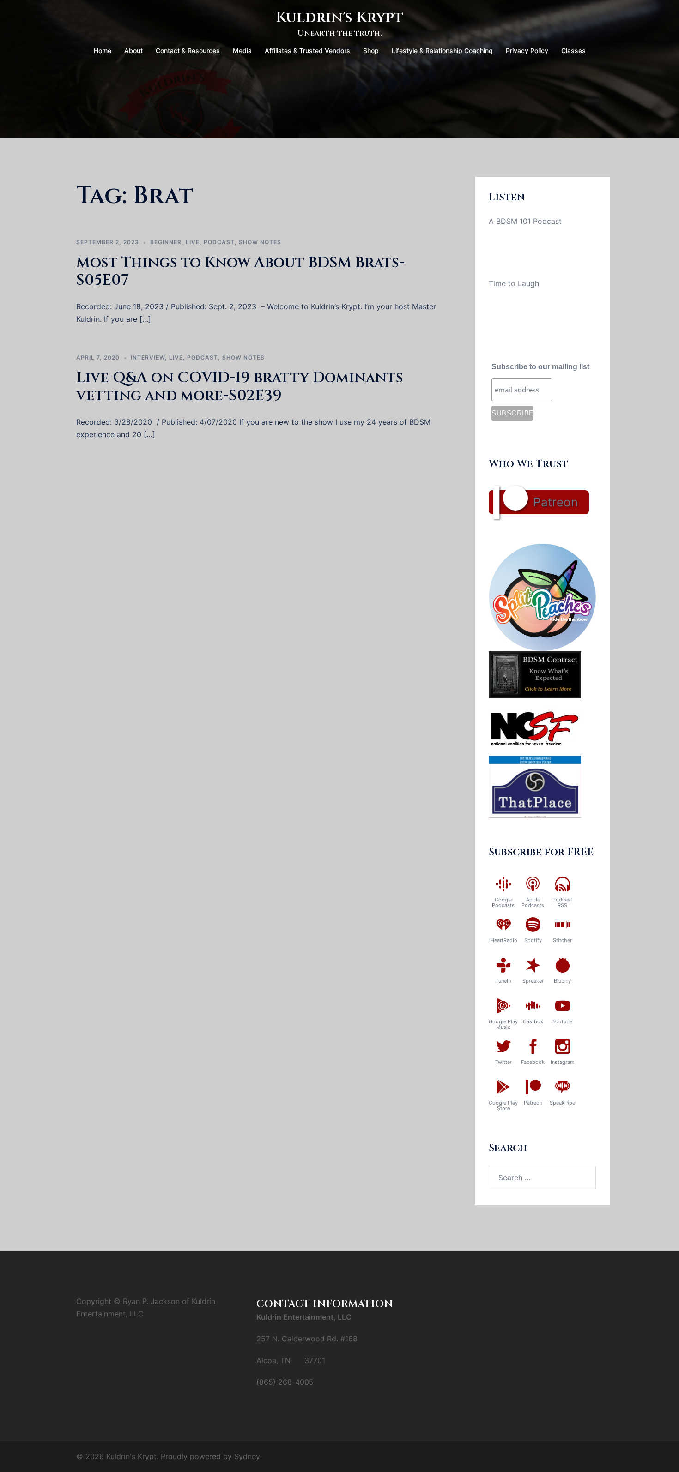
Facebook (533, 1062)
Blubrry (562, 981)
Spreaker (533, 981)
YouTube (562, 1021)
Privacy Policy (527, 50)
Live (193, 242)
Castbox (533, 1021)
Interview (148, 357)
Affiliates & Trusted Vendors (307, 50)
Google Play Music (503, 1024)
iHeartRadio (503, 940)
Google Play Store (503, 1105)
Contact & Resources (188, 50)
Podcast (219, 242)
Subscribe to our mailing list (540, 367)
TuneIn (503, 981)
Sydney (247, 1456)
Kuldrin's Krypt (339, 18)
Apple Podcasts (532, 902)
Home (102, 50)
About (133, 50)
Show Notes (260, 242)
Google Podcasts (503, 902)
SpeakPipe (562, 1102)
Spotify (533, 940)
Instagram (563, 1062)
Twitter (503, 1062)
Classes (573, 50)
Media (242, 50)
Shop (371, 50)
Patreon (555, 502)
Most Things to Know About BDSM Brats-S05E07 (240, 271)
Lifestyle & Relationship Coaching (442, 50)
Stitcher (562, 940)
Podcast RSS (562, 902)
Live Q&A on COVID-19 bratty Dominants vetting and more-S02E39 (239, 386)
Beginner (166, 242)
